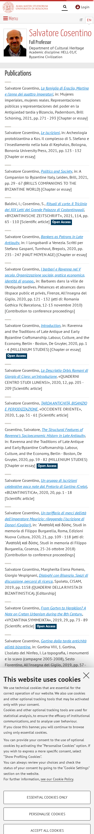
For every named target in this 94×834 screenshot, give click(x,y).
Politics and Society (56, 171)
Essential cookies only (47, 797)
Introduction (50, 325)
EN (89, 20)
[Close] (86, 675)
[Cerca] (65, 7)
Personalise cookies (47, 814)
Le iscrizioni (50, 132)
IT (81, 20)
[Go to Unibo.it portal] (25, 7)
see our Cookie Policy (57, 779)
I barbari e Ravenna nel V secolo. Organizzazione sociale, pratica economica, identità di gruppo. (45, 275)
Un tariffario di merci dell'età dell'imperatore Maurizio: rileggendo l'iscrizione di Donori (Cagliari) (45, 518)
